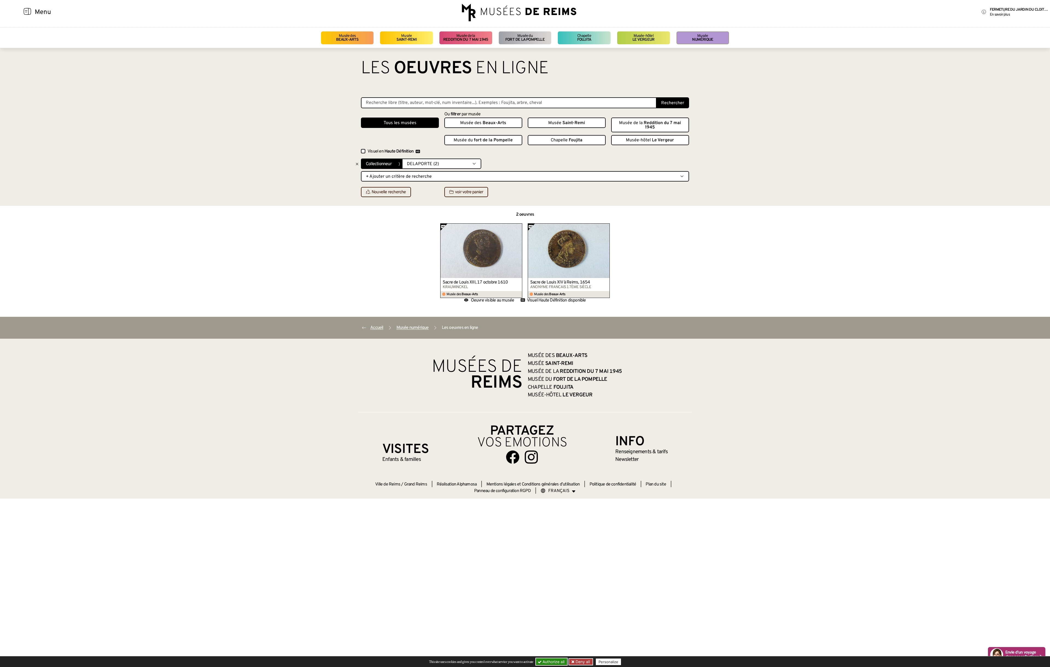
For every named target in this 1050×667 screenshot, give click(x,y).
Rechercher (672, 103)
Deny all (582, 661)
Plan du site (656, 484)
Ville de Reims (387, 484)
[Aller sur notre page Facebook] (512, 457)
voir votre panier (469, 192)
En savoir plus (1000, 14)
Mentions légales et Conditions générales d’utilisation (533, 484)
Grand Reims (415, 484)
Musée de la (465, 37)
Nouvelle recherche (389, 192)
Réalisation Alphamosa (457, 484)
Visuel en (390, 151)
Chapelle (584, 37)
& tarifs (641, 452)
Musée (406, 37)
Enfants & (401, 459)
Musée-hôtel (643, 37)
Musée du (525, 37)
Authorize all (552, 661)
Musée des (347, 37)
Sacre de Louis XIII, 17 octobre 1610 (475, 282)
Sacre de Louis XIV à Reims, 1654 (560, 282)
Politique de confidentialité (613, 484)
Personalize (608, 662)
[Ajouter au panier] (518, 227)
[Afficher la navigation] (27, 12)
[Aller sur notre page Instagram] (531, 457)
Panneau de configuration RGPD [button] (502, 491)
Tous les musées (400, 123)
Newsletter (626, 459)
